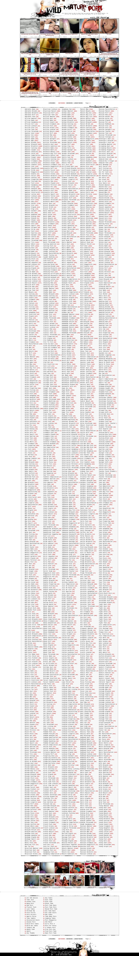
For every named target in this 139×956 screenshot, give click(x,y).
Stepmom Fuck (104, 392)
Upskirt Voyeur (104, 678)
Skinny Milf (103, 268)
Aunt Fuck (28, 456)
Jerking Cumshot (68, 582)
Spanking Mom (104, 357)
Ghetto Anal (66, 155)
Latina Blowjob (67, 639)
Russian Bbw (84, 831)
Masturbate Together (69, 844)
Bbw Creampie (30, 488)
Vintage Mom (103, 709)
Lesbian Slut (67, 782)
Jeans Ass (65, 578)
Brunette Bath (48, 150)
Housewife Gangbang (69, 381)
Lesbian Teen (67, 800)
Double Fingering (49, 584)
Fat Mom (46, 717)
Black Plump (29, 728)
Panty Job (84, 508)
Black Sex (28, 735)
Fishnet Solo (48, 793)
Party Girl (84, 523)
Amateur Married (31, 198)
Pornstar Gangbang (87, 591)
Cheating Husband (49, 277)
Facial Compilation (50, 680)
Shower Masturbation (106, 227)
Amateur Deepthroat (32, 168)
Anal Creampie (30, 299)
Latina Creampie (68, 641)
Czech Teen (47, 523)
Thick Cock (103, 595)
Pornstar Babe (85, 582)
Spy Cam (101, 373)
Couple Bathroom (49, 401)
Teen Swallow (104, 576)
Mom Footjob (84, 333)
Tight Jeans (103, 613)
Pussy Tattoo (85, 698)
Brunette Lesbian (49, 177)
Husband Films (67, 416)
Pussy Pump (84, 695)
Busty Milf (47, 233)
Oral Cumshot (85, 462)
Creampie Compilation (51, 430)
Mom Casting (84, 323)
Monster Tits (85, 366)
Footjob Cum (47, 804)
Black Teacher (30, 748)
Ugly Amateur (104, 639)
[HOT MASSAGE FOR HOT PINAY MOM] (30, 33)
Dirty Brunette (49, 551)
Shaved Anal (103, 187)
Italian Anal (67, 471)
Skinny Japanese (105, 259)
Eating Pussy (48, 602)
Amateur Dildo (30, 170)
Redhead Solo (85, 765)
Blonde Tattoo (30, 820)
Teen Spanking (104, 567)
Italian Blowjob (68, 473)
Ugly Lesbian (104, 643)
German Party (67, 148)
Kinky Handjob (67, 599)
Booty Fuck (29, 843)
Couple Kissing (49, 406)
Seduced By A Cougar (106, 161)
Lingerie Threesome (69, 828)
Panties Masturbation (88, 503)
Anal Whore (29, 340)
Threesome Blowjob (106, 597)
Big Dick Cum (30, 637)
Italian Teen (67, 493)
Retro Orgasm (85, 798)
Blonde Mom (29, 806)
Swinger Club (104, 453)
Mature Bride (85, 124)
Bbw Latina (29, 499)
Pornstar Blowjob (86, 584)
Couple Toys (47, 412)
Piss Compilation (86, 551)
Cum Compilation (49, 447)
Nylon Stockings (86, 423)
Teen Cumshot (104, 504)
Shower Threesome (105, 233)
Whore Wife (103, 761)
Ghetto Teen (66, 163)
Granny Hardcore (68, 212)
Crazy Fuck (47, 421)
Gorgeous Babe (67, 190)
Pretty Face (84, 649)
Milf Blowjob (85, 255)
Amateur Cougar (30, 157)
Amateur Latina (30, 194)
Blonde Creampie (31, 782)
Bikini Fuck (29, 673)
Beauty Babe (29, 549)
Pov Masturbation (86, 615)
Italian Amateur (68, 469)
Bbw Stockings (30, 525)
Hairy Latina (67, 264)
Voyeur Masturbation (106, 726)
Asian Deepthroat (31, 381)
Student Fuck (104, 421)
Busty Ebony (47, 225)
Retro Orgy (84, 800)
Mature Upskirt (86, 238)
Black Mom (28, 721)
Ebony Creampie (49, 621)
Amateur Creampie (31, 161)
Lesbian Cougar (67, 706)
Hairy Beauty (67, 249)
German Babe (66, 115)
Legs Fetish (66, 682)
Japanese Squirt (68, 567)
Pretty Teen (84, 656)
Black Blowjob (30, 700)
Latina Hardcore (68, 650)
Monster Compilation (88, 357)
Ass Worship (29, 455)
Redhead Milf (85, 758)
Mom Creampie (85, 327)
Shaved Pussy (104, 216)
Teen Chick (103, 499)
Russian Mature (104, 111)
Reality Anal (85, 730)
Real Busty (84, 708)
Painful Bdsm (85, 499)
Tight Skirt (103, 621)
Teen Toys (102, 584)
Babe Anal (28, 460)
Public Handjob (86, 669)
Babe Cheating (30, 466)
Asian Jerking (30, 401)
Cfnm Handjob (48, 262)
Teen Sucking (104, 575)
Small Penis (103, 297)
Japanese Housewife (69, 534)
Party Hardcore (86, 525)
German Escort (67, 129)
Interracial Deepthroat (71, 442)
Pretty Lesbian (86, 652)
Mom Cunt (83, 329)
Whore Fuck (103, 750)
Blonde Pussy (30, 813)
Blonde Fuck (29, 791)
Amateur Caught (30, 150)
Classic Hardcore (49, 325)
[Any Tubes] (109, 33)
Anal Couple (29, 297)
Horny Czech (66, 349)
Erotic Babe (47, 656)
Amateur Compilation (32, 155)
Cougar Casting (49, 390)
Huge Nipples (67, 406)
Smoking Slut (104, 323)
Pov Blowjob (84, 608)
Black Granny (30, 711)
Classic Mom (47, 329)
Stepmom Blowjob (105, 386)
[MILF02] (109, 71)
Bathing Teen (30, 475)
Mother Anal (84, 368)
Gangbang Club (48, 852)
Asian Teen (29, 438)
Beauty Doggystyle (32, 552)
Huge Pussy (66, 408)
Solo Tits (102, 347)
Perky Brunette (86, 534)
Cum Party (47, 467)
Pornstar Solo (85, 602)
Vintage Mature (104, 706)
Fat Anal (46, 695)
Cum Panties (47, 466)
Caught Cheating (49, 249)
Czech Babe (47, 503)
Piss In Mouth (85, 552)
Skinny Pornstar (105, 272)
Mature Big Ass (86, 113)
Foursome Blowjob (49, 806)
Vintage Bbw (103, 689)
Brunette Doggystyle (51, 166)
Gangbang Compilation (51, 854)
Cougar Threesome (49, 399)
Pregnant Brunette (87, 634)
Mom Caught (84, 325)
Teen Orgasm (103, 545)
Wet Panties (103, 737)
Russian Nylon (104, 118)
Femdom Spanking (49, 741)
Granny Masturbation (69, 218)
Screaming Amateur (106, 144)
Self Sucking (104, 170)
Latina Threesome (68, 674)
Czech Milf (47, 515)
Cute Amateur (48, 482)
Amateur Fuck (30, 183)
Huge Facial (66, 401)
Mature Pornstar (86, 194)
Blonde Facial (30, 787)
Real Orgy (84, 726)
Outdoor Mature (86, 491)
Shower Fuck (103, 225)
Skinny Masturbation (106, 264)
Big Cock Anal (30, 617)
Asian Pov (28, 425)
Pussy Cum (84, 678)
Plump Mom (84, 569)
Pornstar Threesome (87, 606)
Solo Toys (102, 349)
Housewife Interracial (70, 382)
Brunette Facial (49, 170)
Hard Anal (65, 285)
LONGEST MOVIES (78, 103)
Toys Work (102, 637)
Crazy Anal (47, 414)
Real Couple (84, 717)
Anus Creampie (30, 342)
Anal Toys (28, 338)
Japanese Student (68, 569)
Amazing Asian (30, 249)
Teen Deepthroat (105, 508)
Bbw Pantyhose (30, 514)
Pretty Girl (84, 650)
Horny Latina (67, 357)
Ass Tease (28, 453)
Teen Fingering (104, 521)
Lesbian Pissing (68, 761)
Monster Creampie (86, 358)
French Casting (49, 819)
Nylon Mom (84, 421)
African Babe (30, 120)
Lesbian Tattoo (67, 796)
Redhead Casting (86, 745)
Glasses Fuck (67, 187)
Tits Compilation (105, 624)
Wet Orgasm (103, 735)
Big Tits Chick (30, 656)
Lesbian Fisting (68, 721)
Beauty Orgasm (30, 558)
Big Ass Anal (30, 580)
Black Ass (28, 693)
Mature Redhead (86, 198)
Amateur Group (30, 187)
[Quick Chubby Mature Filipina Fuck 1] (69, 33)
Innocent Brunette (69, 423)
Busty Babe (47, 216)
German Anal (66, 113)
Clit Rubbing (48, 340)
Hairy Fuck (66, 259)
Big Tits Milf (30, 665)
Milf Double (84, 266)
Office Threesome (86, 436)
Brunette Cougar (49, 163)
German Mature (67, 142)
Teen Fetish (103, 519)
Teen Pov (102, 556)
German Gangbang (68, 135)
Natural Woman (85, 397)
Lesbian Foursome (68, 722)
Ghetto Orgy (66, 161)
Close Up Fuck (48, 353)
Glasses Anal (67, 181)
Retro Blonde (85, 778)
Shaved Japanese (105, 207)
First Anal (47, 765)
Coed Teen (47, 373)
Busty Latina (48, 229)
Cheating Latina (49, 279)
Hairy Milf (66, 272)
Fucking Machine (49, 848)
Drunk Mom (47, 600)
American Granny (31, 279)
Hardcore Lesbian (68, 294)
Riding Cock (84, 809)
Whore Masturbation (106, 752)
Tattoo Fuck (103, 464)
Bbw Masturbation (31, 504)
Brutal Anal (47, 203)
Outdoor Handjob (86, 488)
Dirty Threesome (49, 569)
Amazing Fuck (30, 260)
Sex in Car (103, 181)
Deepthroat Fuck (49, 532)
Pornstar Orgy (85, 597)
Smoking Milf (104, 320)
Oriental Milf (85, 477)
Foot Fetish (47, 800)
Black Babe (29, 695)
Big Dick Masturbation (33, 641)
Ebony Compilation (50, 619)
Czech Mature (48, 514)
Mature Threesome (86, 233)
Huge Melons (66, 405)
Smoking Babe (104, 303)
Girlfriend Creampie (69, 170)
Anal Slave (29, 329)
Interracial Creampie (70, 438)
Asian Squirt (30, 434)
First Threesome (49, 778)
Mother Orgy (84, 381)
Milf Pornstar (85, 288)
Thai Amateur (104, 588)
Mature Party (85, 192)
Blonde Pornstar (31, 809)
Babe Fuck (28, 467)
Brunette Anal (48, 144)
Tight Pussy (103, 619)
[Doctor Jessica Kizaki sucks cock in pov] (49, 71)
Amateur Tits (30, 242)
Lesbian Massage (68, 737)
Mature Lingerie (86, 174)
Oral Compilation (86, 456)
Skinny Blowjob (104, 251)
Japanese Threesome (69, 575)
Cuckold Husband (49, 443)
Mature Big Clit (86, 115)
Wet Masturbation (105, 734)
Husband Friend (67, 418)
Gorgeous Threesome (69, 200)
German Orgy (66, 146)
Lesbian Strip (67, 794)
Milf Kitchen (85, 279)
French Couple (48, 820)
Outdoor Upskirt (86, 497)
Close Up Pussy (49, 358)
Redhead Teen (85, 767)
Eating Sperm (48, 604)
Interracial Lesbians (70, 453)
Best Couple (29, 573)
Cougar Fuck (47, 394)
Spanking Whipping (106, 358)
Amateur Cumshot (31, 164)
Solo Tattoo (103, 345)
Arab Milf (28, 353)
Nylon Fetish (85, 416)
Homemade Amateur (68, 314)
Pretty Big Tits (86, 643)
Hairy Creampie (67, 257)
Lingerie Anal (67, 820)
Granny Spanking (68, 225)
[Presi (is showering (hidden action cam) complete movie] (49, 52)
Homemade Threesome (69, 333)
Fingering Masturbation (52, 759)
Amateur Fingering (32, 179)
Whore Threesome (105, 759)
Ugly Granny (103, 641)
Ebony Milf (47, 641)
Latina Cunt (66, 643)
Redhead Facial (86, 750)
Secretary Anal (104, 151)
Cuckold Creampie (49, 442)
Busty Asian (47, 214)
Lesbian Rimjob (67, 772)
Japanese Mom (67, 549)
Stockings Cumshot (106, 397)
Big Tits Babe (30, 654)
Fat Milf (46, 715)
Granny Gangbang (68, 211)
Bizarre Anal (30, 676)
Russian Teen (104, 133)
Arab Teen (28, 355)
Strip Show (103, 416)
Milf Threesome (86, 310)
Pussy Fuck (84, 685)
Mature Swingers (86, 225)
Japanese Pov (67, 560)
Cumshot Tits (48, 480)
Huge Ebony (66, 399)
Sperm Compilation (106, 360)
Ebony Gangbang (49, 630)
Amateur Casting (31, 148)
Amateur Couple (30, 159)
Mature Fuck (84, 155)
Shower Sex (103, 229)
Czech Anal (47, 501)
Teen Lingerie (104, 540)
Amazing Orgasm (30, 268)
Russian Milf (104, 113)
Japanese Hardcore (69, 532)
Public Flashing (86, 667)
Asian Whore (29, 442)
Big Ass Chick (30, 591)
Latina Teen (66, 673)
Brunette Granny (49, 174)
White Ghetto (104, 743)
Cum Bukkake (47, 445)
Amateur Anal (30, 133)
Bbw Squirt (29, 523)
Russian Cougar (86, 839)
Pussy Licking (85, 689)
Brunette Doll (48, 168)
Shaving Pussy (104, 224)
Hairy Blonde (67, 251)
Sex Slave (102, 179)
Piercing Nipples (86, 549)
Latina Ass (66, 637)
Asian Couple (30, 375)
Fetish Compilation (50, 745)
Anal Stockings (30, 331)
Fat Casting (47, 704)
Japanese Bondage (68, 514)
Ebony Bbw (47, 612)
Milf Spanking (85, 297)
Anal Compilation (31, 296)
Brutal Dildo (48, 207)
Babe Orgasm (29, 469)
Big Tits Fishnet (31, 658)
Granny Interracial (69, 214)
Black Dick (29, 708)
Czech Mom (47, 517)
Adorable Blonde (31, 111)
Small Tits (103, 299)
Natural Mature (86, 390)
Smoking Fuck (104, 314)
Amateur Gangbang (31, 185)
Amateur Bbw (29, 140)
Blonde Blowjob (30, 774)
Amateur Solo (30, 224)
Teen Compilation (105, 501)
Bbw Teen (28, 528)
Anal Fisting (30, 307)
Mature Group (85, 159)
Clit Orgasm (47, 338)
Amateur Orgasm (30, 207)
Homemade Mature (68, 327)
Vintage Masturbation (107, 704)
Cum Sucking (47, 469)
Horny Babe (66, 334)
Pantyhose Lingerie (87, 514)
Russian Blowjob (86, 835)
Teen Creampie (104, 503)
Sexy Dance (103, 183)
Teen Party (103, 552)
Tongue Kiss (103, 632)
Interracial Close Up (70, 436)
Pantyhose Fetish (86, 510)
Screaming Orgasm (105, 150)
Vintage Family (104, 695)
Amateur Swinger (31, 235)
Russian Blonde (86, 833)
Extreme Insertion (50, 678)
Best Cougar (29, 571)
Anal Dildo (29, 301)
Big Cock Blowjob (31, 619)
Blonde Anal (29, 763)
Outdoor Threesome (87, 495)
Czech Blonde (48, 504)
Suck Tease (103, 430)
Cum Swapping (48, 473)
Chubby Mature (48, 305)
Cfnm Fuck (47, 260)
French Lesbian (49, 828)
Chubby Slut (47, 314)
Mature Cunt (84, 135)
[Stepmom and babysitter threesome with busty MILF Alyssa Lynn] (89, 71)
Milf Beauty (84, 251)
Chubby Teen (47, 316)
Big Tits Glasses (31, 661)
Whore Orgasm (104, 756)
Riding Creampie (86, 811)
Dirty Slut (47, 565)
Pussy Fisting (85, 682)
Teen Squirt (103, 569)
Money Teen (84, 351)
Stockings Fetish (105, 399)
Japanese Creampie (69, 519)
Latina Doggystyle (69, 645)
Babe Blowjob (30, 462)
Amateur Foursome (31, 181)
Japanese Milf (67, 547)
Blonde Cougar (30, 780)
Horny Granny (67, 355)
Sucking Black (104, 438)
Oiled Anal (84, 438)
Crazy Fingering (49, 419)
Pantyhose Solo (86, 517)
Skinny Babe (103, 246)
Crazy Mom (47, 425)
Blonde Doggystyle (32, 783)
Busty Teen (47, 240)
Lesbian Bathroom (68, 695)
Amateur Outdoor (31, 211)
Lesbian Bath (67, 693)
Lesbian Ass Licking (69, 689)
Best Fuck (28, 575)
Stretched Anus (104, 414)
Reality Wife (85, 734)
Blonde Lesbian (30, 800)
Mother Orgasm (85, 379)
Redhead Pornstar (86, 761)
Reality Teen (85, 732)
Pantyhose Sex (85, 515)
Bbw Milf (28, 506)
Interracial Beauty (69, 432)
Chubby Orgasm (48, 309)
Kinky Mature (67, 604)
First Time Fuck (49, 782)
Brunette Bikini (49, 155)
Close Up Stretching (51, 360)
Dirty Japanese (49, 556)
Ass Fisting (29, 447)
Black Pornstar (30, 730)
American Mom (30, 286)
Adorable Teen (30, 116)
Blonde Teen (29, 822)
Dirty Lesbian (48, 558)
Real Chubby (84, 713)
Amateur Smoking (31, 222)
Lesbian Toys (67, 806)
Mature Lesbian (86, 172)
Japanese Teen (67, 573)
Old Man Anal (85, 443)
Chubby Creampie (49, 297)
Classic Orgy (48, 331)
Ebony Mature (48, 639)
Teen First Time (105, 523)
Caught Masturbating (51, 253)
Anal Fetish (29, 305)
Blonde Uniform (30, 824)
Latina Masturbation (69, 654)
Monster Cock (85, 355)
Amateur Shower (30, 220)
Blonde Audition (31, 765)
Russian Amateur (86, 826)
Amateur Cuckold (31, 163)
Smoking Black (104, 305)
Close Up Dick (48, 351)
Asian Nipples (30, 416)
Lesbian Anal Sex (68, 687)
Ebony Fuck (47, 628)
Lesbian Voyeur (67, 809)
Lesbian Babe (67, 691)
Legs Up (64, 685)
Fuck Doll (47, 844)
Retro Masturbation (87, 791)
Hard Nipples (67, 288)
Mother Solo (84, 382)
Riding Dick (84, 813)
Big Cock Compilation (33, 621)
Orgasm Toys (84, 471)
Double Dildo (48, 582)
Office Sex (84, 434)
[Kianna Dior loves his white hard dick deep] (89, 91)
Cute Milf (47, 495)
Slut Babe (102, 290)
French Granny (48, 826)
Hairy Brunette (67, 253)
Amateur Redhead (31, 214)
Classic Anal (48, 320)
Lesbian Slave (67, 780)
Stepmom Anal (104, 384)
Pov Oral (83, 617)
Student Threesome (106, 427)
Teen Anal (102, 480)
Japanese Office (68, 551)
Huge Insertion (67, 403)
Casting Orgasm (49, 248)
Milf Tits (84, 312)
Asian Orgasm (30, 418)
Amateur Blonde (30, 142)
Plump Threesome (86, 573)
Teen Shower (103, 562)
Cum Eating (47, 449)
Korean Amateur (67, 621)
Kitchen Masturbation (70, 615)
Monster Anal (85, 353)
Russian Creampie (86, 843)
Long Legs (65, 831)
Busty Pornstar (49, 236)
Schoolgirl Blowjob (106, 140)
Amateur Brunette (31, 146)
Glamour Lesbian (68, 177)
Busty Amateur (48, 211)
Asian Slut (29, 430)
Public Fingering (86, 665)
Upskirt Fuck (104, 669)
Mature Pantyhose (86, 190)
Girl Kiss (65, 164)
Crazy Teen (47, 427)
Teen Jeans (103, 536)
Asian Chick (29, 373)
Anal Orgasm (29, 316)
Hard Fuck (65, 286)
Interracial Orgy (68, 460)
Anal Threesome (30, 336)
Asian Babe (29, 362)
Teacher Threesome (106, 477)
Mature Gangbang (86, 157)
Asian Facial (30, 384)
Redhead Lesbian (86, 754)
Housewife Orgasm (68, 384)
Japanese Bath (67, 504)
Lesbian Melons (67, 741)
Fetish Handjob (49, 748)
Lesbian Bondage (68, 700)
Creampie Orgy (48, 436)
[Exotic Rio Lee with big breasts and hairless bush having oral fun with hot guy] (109, 52)
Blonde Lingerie (31, 802)
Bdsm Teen (28, 540)
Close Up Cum (48, 349)
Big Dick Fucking (31, 639)
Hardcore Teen (67, 303)
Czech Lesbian (48, 512)
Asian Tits (29, 440)
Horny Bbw (65, 336)
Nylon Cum (84, 410)
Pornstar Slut (85, 600)
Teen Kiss (102, 538)
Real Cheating (85, 711)
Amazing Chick (30, 259)
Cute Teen (47, 497)
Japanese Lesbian (68, 540)
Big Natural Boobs (32, 647)
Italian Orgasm (67, 490)
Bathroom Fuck (30, 477)
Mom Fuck (83, 334)
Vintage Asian (104, 685)
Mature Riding (85, 200)
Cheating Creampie (50, 270)
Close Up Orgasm (49, 357)
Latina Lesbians (68, 652)
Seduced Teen (104, 163)
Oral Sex (83, 466)
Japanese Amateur (68, 497)
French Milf (47, 833)
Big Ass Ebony (30, 593)
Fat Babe (46, 698)
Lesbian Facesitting (69, 711)
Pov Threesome (85, 626)
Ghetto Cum (66, 157)
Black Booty (29, 702)
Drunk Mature (48, 597)
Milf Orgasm (84, 283)
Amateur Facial (30, 175)
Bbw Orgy (28, 512)
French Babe (47, 815)
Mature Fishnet (86, 148)
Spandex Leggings (105, 355)
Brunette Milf (48, 179)
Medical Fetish (86, 244)
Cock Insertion (49, 364)
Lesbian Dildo (67, 708)
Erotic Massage (49, 660)
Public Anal (84, 658)
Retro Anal (84, 772)
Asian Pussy (29, 427)
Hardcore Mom (67, 296)
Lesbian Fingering (69, 719)
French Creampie (49, 822)
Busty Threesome (49, 242)
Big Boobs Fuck (30, 610)
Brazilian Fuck (30, 852)
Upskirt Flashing (105, 667)
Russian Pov (103, 122)
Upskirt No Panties (106, 671)
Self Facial (103, 166)
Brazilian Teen (49, 115)
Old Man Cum (84, 449)
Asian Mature (30, 410)
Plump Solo (84, 571)
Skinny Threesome (105, 277)
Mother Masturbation (88, 377)
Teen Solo (102, 565)
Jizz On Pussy (67, 588)
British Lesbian (49, 129)
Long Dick (65, 830)
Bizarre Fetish (30, 678)
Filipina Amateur (49, 752)
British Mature (49, 131)
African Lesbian (31, 126)
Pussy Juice (84, 687)
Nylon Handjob (85, 418)
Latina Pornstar (68, 663)
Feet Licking (48, 726)
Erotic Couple (48, 658)
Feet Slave (47, 728)
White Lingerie (104, 745)
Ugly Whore (103, 652)
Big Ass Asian (30, 582)
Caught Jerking (49, 251)
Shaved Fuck (103, 205)
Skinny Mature (104, 266)
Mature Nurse (85, 181)
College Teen (48, 384)
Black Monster (30, 722)
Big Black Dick (30, 608)
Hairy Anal (66, 244)
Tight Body (103, 610)
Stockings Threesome (106, 408)
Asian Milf (29, 412)
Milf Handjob (85, 275)
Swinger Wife (104, 462)
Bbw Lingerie (30, 503)
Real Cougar (84, 715)
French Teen (47, 841)
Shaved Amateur (104, 185)
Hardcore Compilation (70, 292)
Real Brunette (85, 706)
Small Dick (103, 296)
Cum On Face (47, 458)
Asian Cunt (29, 379)
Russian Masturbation (107, 109)
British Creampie (49, 124)
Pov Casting (84, 610)
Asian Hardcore (30, 399)
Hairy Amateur (67, 242)
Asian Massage (30, 406)
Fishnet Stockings (50, 794)
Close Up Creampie (50, 347)
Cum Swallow (47, 471)
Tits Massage (104, 628)
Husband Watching (68, 419)
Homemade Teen (67, 331)
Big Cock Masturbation (33, 628)
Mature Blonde (85, 120)
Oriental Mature (86, 475)
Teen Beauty (103, 490)
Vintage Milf (104, 708)
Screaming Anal (104, 146)
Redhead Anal (85, 737)
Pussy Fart (84, 680)
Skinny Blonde (104, 249)
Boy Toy (27, 846)
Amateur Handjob (31, 188)
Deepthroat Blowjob (50, 528)
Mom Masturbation (86, 338)
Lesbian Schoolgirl (69, 774)
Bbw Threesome (30, 530)
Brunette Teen (48, 198)
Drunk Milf (47, 599)
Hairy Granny (67, 260)
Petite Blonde (85, 540)
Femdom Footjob (49, 734)
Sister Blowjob (104, 236)
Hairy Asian (66, 246)
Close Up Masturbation (51, 355)
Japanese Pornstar (69, 558)
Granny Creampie (68, 205)
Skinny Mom (103, 270)
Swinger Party (104, 460)
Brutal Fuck (47, 209)
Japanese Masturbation (70, 543)
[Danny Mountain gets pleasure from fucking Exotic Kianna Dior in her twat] (30, 91)
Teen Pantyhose (104, 551)
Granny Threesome (68, 229)
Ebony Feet (47, 626)
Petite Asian (85, 538)
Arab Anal (28, 345)
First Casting (48, 769)
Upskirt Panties (105, 673)
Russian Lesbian (86, 854)
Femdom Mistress (49, 739)
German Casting (67, 124)
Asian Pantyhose (31, 421)
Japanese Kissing (68, 538)
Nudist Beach (85, 401)
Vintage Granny (104, 698)
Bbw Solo (28, 521)
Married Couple (67, 833)
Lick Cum (65, 817)
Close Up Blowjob (49, 345)
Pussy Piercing (86, 693)
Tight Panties (104, 615)
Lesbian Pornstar (68, 765)
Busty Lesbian (48, 231)
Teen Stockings (104, 571)
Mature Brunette (86, 126)
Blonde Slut (29, 815)
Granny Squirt (67, 227)
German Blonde (67, 118)
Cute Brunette (48, 488)
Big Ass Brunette (31, 589)
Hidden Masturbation (69, 307)
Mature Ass (66, 852)
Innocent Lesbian (68, 425)
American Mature (31, 283)
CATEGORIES (52, 103)
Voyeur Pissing (104, 728)
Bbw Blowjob (29, 482)
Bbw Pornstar (30, 515)
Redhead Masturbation (88, 756)
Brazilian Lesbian (50, 109)
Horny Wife (66, 373)
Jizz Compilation (68, 584)
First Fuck (47, 772)
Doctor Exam (47, 571)
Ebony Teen (47, 652)
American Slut (30, 288)
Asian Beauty (30, 366)
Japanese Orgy (67, 554)
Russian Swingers (105, 129)
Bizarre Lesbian (31, 682)
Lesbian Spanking (68, 785)
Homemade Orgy (67, 329)
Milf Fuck (84, 272)
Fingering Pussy (49, 763)
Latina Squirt (67, 671)
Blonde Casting (30, 776)
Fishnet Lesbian (49, 789)
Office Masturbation (88, 430)
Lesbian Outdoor (68, 756)
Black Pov (28, 732)
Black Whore (29, 758)
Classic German (49, 323)
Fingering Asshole (50, 758)
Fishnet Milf (48, 791)
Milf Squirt (84, 299)
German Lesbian (67, 140)
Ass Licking (29, 451)
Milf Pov (83, 290)
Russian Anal (85, 828)
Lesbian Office (67, 750)
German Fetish (67, 131)
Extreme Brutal (49, 673)
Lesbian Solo (67, 783)
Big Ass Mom (29, 602)
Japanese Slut (67, 564)
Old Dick (83, 442)
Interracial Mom (68, 456)
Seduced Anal (104, 159)
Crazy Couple (48, 416)
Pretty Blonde (85, 645)
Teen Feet (102, 517)
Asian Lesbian (30, 405)
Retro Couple (85, 783)
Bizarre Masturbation (33, 684)
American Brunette (32, 275)
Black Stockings (31, 745)
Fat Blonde (47, 700)
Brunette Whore (49, 201)
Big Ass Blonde (30, 588)
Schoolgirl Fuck (105, 142)
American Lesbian (31, 281)
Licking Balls (67, 819)
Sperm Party (103, 370)
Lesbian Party (67, 759)
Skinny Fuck (103, 257)
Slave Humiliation (106, 283)
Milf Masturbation (87, 281)
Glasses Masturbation (70, 188)
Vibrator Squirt (105, 682)
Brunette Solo (48, 192)
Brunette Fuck (48, 172)
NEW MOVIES (69, 103)
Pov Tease (84, 624)
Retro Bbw (84, 774)
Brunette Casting (49, 159)
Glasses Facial (67, 185)
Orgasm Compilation (87, 467)
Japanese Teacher (68, 571)
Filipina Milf (48, 754)
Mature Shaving (86, 207)
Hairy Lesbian (67, 266)
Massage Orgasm (67, 841)
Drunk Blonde (48, 595)
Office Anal (84, 427)
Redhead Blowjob (86, 743)
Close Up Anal (48, 344)
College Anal (48, 375)
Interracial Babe (68, 430)
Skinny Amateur (104, 240)
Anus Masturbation (32, 344)
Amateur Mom (29, 201)
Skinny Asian (104, 244)
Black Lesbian (30, 713)
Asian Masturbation (32, 408)
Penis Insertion (86, 528)
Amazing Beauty (30, 253)
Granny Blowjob (67, 203)
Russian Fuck (85, 846)
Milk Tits (84, 318)
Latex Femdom (67, 628)
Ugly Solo (102, 649)
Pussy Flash (84, 684)
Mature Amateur (67, 848)
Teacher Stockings (106, 475)
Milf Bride (84, 257)
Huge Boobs (66, 390)
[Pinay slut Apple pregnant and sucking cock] (30, 52)
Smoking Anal (104, 301)
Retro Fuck (84, 785)
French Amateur (49, 811)
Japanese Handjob (68, 530)
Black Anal (29, 691)
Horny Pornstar (67, 366)
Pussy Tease (84, 700)
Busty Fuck (47, 227)
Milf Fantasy (85, 268)
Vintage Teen (104, 719)
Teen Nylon (103, 543)
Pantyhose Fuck (86, 512)
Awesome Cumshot (31, 458)
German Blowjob (67, 120)
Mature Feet (84, 144)
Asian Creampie (30, 377)
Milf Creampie (85, 260)
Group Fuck (66, 235)
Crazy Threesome (49, 429)
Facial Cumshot (49, 682)
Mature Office (85, 185)
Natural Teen (85, 394)
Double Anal (47, 578)
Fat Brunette (48, 702)
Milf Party (84, 286)
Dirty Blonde (48, 549)
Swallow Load (104, 449)
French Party (48, 839)
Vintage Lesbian (105, 702)
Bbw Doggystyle (30, 490)
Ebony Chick (47, 617)
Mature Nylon (85, 183)
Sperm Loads (103, 368)
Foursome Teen (48, 809)
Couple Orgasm (48, 408)
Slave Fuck (103, 281)
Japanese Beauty (68, 508)
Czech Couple (48, 508)
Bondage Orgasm (30, 837)
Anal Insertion (30, 314)
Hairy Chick (66, 255)
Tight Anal (103, 604)
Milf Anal (84, 246)
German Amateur (67, 111)
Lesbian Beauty (67, 697)
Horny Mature (67, 358)
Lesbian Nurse (67, 748)
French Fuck (47, 824)
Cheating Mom (48, 283)
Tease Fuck (103, 479)
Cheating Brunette (50, 268)
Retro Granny (85, 787)
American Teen (30, 290)
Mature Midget (85, 177)
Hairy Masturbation (69, 268)
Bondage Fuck (30, 833)
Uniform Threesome (106, 663)
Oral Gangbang (85, 464)
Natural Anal (85, 384)
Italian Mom (66, 488)
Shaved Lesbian (104, 211)
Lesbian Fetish (67, 717)
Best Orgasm (29, 578)
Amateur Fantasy (31, 177)
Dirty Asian (47, 545)
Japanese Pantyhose (69, 556)
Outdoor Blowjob (86, 480)
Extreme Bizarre (49, 671)
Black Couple (30, 706)
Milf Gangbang (85, 273)
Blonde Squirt (30, 819)
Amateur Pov (29, 212)
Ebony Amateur (48, 606)
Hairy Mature (67, 270)
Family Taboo (48, 687)
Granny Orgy (66, 222)
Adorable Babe (30, 109)
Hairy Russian (67, 275)
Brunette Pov (48, 187)
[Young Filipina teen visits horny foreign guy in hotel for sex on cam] (30, 71)
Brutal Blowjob (49, 205)
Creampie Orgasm (49, 434)
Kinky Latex (66, 600)
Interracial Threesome (70, 467)
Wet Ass (101, 732)
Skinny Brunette (105, 253)
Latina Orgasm (67, 660)
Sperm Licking (104, 366)
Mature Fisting (86, 150)
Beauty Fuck (29, 554)
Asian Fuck (29, 394)
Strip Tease (103, 418)
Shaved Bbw (103, 192)
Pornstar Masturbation (88, 593)
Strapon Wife (104, 412)
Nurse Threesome (86, 406)
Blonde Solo (29, 817)
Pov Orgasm (84, 619)
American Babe (30, 272)
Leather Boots (67, 678)
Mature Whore (85, 240)
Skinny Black (104, 248)
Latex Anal (66, 626)
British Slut (48, 137)
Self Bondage (104, 164)
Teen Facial (103, 515)
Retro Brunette (86, 782)
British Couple (49, 122)
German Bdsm (66, 116)
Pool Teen (84, 578)
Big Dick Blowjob (31, 634)
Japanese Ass (67, 501)
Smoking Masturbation (107, 318)
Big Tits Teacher (31, 667)
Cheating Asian (49, 264)
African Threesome (32, 131)
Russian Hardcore (86, 852)
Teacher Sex (103, 473)
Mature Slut (84, 211)
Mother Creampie (86, 373)
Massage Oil (66, 839)
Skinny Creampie (105, 255)
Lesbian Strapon (68, 793)
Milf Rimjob (84, 292)
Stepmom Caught (104, 388)
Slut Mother (103, 294)
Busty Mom (47, 235)
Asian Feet (29, 386)
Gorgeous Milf (67, 198)
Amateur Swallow (31, 233)
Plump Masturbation (87, 564)
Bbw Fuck (28, 495)
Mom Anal (83, 320)
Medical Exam (85, 242)
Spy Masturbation (105, 375)
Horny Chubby (67, 345)
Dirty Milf (47, 560)
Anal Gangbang (30, 312)
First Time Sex (49, 785)
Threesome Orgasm (105, 602)
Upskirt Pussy (104, 674)
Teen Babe (102, 484)
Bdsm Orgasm (29, 536)
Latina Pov (66, 665)
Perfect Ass (84, 532)
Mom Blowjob (84, 321)
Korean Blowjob (67, 623)
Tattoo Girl (103, 466)
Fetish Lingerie (49, 750)
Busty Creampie (49, 224)
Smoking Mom (103, 321)
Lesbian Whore (67, 811)
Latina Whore (67, 676)
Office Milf (84, 432)
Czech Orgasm (48, 519)
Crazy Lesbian (48, 423)
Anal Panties (30, 320)
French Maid (47, 830)
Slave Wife (103, 285)
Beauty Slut (29, 562)
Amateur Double (30, 174)
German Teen (66, 151)
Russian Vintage (105, 137)
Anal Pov (28, 327)
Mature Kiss (84, 166)
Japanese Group (67, 528)
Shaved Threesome (105, 222)
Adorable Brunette (32, 113)
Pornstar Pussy (86, 599)
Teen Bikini (103, 493)
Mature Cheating (86, 129)
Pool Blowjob (85, 575)
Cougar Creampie (49, 392)
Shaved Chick (104, 201)
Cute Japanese (48, 491)
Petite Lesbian (86, 543)
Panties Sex (84, 506)
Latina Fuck (66, 647)
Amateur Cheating (31, 151)
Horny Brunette (67, 344)
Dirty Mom (47, 562)
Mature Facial (85, 142)
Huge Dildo (66, 397)
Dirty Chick (47, 552)
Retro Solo (84, 804)
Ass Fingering (30, 445)
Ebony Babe (47, 610)
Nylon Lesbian (85, 419)
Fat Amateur (47, 693)
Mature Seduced (86, 205)
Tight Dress (103, 612)
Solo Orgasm (103, 342)
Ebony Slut (47, 650)
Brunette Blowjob (49, 157)
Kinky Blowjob (67, 597)
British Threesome (50, 142)
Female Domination (50, 730)
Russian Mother (104, 116)
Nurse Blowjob (85, 403)
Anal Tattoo (29, 334)
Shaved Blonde (104, 198)
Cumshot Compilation (51, 477)
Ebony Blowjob (48, 613)
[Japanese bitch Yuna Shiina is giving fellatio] (89, 33)
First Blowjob (48, 767)
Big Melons (29, 645)
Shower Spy (103, 231)
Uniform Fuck (104, 658)
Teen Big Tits (104, 491)
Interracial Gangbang (70, 449)
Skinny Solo (103, 273)
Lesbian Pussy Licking (70, 769)
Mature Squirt (85, 216)
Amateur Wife (30, 246)
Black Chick (29, 704)
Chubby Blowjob (49, 294)
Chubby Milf (47, 307)
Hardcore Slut (67, 301)
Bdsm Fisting (30, 534)
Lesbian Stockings (69, 791)
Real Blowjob (85, 704)
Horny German (67, 353)
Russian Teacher (105, 131)
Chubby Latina (48, 301)
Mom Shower (84, 344)
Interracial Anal (68, 429)
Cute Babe (47, 484)
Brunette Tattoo (49, 196)
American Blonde (31, 273)
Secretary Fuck (104, 155)
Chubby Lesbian (49, 303)
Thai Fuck (102, 591)
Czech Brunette (49, 506)
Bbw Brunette (30, 484)
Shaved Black (104, 196)
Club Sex (46, 362)
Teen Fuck (102, 527)
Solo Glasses (104, 334)
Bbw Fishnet (29, 493)
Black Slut (29, 737)
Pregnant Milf (85, 639)
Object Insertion (86, 425)
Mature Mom (84, 179)
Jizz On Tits (67, 589)
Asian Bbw (28, 364)
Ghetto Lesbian (67, 159)
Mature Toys (84, 235)
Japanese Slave (67, 562)
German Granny (67, 137)
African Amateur (31, 118)
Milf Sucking (85, 305)
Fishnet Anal (48, 787)
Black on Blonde (31, 761)
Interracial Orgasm (69, 458)
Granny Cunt (66, 207)
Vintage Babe (104, 687)
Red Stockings (85, 735)
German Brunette (68, 122)
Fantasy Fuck (48, 691)
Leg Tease (65, 680)
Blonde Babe (29, 767)
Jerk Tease (66, 580)
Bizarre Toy (29, 689)
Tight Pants (103, 617)
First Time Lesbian (50, 783)
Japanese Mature (68, 545)
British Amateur (49, 116)
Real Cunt (84, 721)
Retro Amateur (85, 770)
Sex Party (102, 177)
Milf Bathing (85, 249)
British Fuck (48, 126)
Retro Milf (84, 794)
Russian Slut (104, 126)
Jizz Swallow (67, 591)
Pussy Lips (84, 691)
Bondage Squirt (30, 839)
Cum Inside (47, 455)
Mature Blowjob (86, 122)
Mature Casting (86, 127)
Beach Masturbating (32, 543)
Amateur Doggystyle (32, 172)
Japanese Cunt (67, 521)
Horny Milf (66, 360)
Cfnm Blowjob (48, 259)
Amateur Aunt (30, 137)
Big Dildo (28, 643)
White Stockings (105, 746)
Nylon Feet (84, 414)
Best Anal (28, 564)
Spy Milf (102, 377)
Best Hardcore (30, 576)
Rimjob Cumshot (86, 820)
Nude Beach (84, 399)
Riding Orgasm (85, 819)
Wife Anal (102, 763)
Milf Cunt (84, 262)
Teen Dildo (103, 510)
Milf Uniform (85, 314)
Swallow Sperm (104, 451)
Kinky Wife (66, 610)
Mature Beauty (85, 111)
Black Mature (30, 717)
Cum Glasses (47, 453)
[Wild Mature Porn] (39, 15)
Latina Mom (66, 658)
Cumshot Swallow (49, 479)
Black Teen (29, 750)
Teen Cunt (102, 506)
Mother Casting (86, 371)
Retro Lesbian (85, 789)
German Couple (67, 126)
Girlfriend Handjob (69, 174)
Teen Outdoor (104, 549)
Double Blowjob (49, 580)
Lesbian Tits (67, 804)
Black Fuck (29, 709)
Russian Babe (85, 830)
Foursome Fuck (48, 807)
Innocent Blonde (68, 421)
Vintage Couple (104, 693)
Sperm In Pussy (104, 364)
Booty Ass (28, 841)
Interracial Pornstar (70, 464)
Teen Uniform (104, 586)
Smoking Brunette (105, 310)
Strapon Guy (103, 410)
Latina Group (67, 649)
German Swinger (67, 150)
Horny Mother (67, 364)
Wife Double (103, 767)
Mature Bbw (84, 109)
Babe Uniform (30, 473)
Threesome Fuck (104, 600)
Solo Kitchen (104, 336)
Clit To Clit (48, 342)
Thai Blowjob (104, 589)
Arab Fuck (28, 349)
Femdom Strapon (49, 743)
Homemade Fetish (68, 321)
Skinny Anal (103, 242)
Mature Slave (85, 209)
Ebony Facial (48, 624)
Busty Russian (48, 238)
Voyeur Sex (103, 730)
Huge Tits (65, 412)
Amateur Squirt (30, 225)
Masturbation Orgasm (69, 846)
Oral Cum (83, 460)
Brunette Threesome (50, 200)
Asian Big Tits (30, 368)
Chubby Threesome (49, 318)
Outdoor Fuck (85, 484)
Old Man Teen (85, 453)
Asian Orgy (29, 419)
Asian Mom (28, 414)
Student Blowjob (105, 419)
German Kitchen (67, 139)
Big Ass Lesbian (31, 599)
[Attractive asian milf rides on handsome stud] (49, 91)
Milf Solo (84, 296)
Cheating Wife (48, 286)
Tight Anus (103, 606)
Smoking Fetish (104, 312)
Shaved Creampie (105, 203)
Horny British (67, 342)
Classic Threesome (50, 334)
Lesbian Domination (69, 709)
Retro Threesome (86, 807)
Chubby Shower (48, 312)
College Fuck (48, 377)
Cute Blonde (47, 486)
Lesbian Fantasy (68, 713)
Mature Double (85, 140)
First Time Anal (49, 780)
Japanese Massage (68, 541)
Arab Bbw (28, 347)
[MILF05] (109, 91)
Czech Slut (47, 521)
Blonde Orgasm (30, 807)
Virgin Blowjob (104, 722)
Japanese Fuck (67, 525)
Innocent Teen (67, 427)
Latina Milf (66, 656)
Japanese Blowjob (68, 512)
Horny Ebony (66, 351)
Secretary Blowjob (106, 153)
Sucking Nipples (105, 445)
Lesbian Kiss (67, 730)
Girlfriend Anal (68, 166)
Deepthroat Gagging (50, 534)
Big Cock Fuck (30, 626)
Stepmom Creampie (105, 390)
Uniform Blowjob (105, 654)
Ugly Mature (103, 645)
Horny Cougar (67, 347)
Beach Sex (28, 545)
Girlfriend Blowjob (69, 168)
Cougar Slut (47, 397)
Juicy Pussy (66, 593)
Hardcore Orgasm (68, 297)
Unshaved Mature (105, 665)
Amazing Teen (30, 270)
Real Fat (83, 722)
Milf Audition (85, 248)
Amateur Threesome (32, 240)
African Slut (30, 127)
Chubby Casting (49, 296)
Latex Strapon (67, 634)
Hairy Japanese (67, 262)
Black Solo (29, 739)
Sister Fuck (103, 238)
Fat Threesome (48, 724)
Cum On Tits (47, 464)
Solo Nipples (104, 340)
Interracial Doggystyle (71, 443)
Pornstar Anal (85, 580)
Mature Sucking (86, 222)
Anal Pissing (30, 325)
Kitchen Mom (66, 617)
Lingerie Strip (67, 826)
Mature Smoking (86, 212)
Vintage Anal (104, 684)
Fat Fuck (46, 708)
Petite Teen (84, 545)
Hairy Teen (66, 277)
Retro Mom (84, 796)
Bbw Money (28, 508)
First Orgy (47, 776)
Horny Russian (67, 370)
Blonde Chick (30, 778)
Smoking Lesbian (105, 316)
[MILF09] (89, 52)
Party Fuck (84, 521)
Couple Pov (47, 410)
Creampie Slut (48, 438)
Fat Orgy (46, 719)
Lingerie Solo (67, 824)
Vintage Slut (104, 715)
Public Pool (84, 673)
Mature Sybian (85, 227)
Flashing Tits (48, 798)
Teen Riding (103, 560)
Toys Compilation (105, 636)
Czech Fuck (47, 510)
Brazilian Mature (49, 111)
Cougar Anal (47, 388)
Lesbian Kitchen (68, 732)
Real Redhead (85, 728)
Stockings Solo (104, 406)
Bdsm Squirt (29, 538)
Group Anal (66, 231)
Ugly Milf (102, 647)
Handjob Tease (67, 283)
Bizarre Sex (29, 687)
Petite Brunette (86, 541)
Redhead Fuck (85, 752)
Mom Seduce (84, 342)
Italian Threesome (69, 495)
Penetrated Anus (86, 527)
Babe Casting (30, 464)
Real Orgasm (84, 724)
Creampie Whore (49, 440)
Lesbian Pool (67, 763)
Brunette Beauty (49, 151)
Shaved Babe (103, 190)
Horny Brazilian (68, 340)
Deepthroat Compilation (52, 530)
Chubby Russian (49, 310)
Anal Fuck (28, 310)
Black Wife (29, 759)
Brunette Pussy (49, 188)
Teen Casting (104, 497)
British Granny (49, 127)
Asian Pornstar (30, 423)
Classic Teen (48, 333)
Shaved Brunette (105, 200)
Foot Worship (48, 802)
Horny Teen (66, 371)
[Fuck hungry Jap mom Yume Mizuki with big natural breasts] (49, 33)
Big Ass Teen (30, 606)
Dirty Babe (47, 547)
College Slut (48, 382)
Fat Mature (47, 713)
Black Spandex (30, 741)
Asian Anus (29, 360)
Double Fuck (47, 588)
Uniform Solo (104, 661)
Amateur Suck (30, 231)
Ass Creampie (30, 443)
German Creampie (68, 127)
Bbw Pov (27, 517)
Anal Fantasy (30, 303)
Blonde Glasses (30, 793)
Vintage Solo (104, 717)
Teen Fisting (104, 525)
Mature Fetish (85, 146)
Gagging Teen (48, 850)
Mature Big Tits (86, 116)
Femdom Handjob (49, 735)
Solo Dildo (103, 331)
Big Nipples (29, 649)
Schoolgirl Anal (105, 139)
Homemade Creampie (69, 318)
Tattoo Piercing (105, 469)
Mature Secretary (86, 203)
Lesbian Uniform (68, 807)
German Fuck (66, 133)
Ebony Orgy (47, 647)
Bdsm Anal (28, 532)
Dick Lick (47, 536)
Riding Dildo (85, 815)
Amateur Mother (30, 203)
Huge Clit (65, 392)
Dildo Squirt (48, 541)
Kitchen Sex (66, 619)
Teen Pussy (103, 558)
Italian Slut (67, 491)
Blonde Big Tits (31, 770)
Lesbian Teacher (68, 798)
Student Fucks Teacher (107, 423)
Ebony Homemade (49, 632)
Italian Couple (67, 477)
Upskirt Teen (104, 676)
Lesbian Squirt (67, 787)
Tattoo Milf (103, 467)
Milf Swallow (85, 307)
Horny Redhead (67, 368)
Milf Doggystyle (86, 264)
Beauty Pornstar (31, 560)
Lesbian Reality (68, 770)
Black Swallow (30, 746)
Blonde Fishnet (30, 789)
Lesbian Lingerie (68, 734)
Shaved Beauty (104, 194)
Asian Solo (29, 432)
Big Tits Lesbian (31, 663)
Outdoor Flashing (86, 482)
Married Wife (67, 835)
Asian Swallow (30, 436)
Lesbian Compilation (69, 704)
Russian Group (85, 850)
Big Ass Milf (30, 600)
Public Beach (85, 660)
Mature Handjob (86, 161)
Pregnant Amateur (86, 628)
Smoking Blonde (104, 307)
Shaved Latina (104, 209)
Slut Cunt (102, 292)
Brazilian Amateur (32, 848)
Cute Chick (47, 490)
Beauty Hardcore (31, 556)
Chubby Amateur (49, 288)
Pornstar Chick (86, 586)
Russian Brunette (86, 837)
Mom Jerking (84, 336)
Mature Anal (66, 850)
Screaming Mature (105, 148)
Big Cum (27, 630)
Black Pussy (29, 734)
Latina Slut (66, 667)
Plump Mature (85, 565)
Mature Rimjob (85, 201)
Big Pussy (28, 652)
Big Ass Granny (30, 597)
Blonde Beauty (30, 769)
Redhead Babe (85, 739)
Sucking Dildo (104, 443)
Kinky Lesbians (67, 602)
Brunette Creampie (50, 164)
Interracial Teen (68, 466)
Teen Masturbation (106, 541)
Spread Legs (103, 371)
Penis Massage (85, 530)
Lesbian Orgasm (67, 752)
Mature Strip (85, 220)
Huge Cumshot (67, 395)
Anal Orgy (28, 318)
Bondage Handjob (31, 835)
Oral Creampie (85, 458)
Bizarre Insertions (32, 680)
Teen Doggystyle (105, 512)
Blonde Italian (30, 798)
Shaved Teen (103, 220)
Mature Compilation (87, 131)
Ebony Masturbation (50, 637)
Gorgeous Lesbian (68, 196)
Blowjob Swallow (31, 831)
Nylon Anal (84, 408)
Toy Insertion (104, 634)
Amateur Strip (30, 229)
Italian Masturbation (70, 482)
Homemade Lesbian (68, 325)
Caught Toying (48, 255)
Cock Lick (47, 366)
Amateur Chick (30, 153)
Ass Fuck (28, 449)
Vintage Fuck (104, 697)
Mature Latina (85, 170)
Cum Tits (46, 475)
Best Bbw (28, 567)
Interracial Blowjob (69, 434)
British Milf (48, 133)
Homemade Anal (67, 316)
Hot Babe (65, 375)
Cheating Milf (48, 281)
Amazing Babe (30, 251)
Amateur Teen (30, 238)
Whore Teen (103, 758)
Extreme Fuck (48, 676)
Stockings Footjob (106, 401)
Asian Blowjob (30, 371)
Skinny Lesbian (104, 262)
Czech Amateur (48, 499)
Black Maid (29, 715)
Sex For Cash (104, 172)
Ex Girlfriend (48, 663)
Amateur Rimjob (30, 218)
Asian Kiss (29, 403)
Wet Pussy (102, 739)
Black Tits (29, 754)
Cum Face (46, 451)
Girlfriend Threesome (70, 175)
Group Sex (65, 238)
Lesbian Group (67, 726)
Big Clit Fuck (30, 613)
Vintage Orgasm (104, 711)
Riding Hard (84, 817)
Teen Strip (103, 573)
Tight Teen (103, 623)
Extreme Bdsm (48, 669)
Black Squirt (30, 743)
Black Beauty (30, 698)
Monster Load (85, 362)
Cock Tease (47, 370)
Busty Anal (47, 212)
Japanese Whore (67, 576)
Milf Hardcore (85, 277)
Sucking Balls (104, 432)
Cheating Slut (48, 285)
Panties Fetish (86, 501)
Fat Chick (47, 706)
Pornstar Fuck (85, 589)
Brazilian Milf (49, 113)
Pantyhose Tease (86, 519)
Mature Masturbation (88, 175)
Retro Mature (85, 793)
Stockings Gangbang (106, 403)
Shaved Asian (104, 188)
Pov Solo (83, 623)
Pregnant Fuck (85, 636)
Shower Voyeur (104, 235)
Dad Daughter (48, 527)
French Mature (48, 831)
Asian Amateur (30, 357)
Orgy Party (84, 473)
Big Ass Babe (30, 584)
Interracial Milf (68, 455)
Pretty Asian (85, 641)
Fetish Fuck (47, 746)
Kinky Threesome (68, 608)
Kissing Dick (67, 612)
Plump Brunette (86, 562)
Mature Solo (84, 214)
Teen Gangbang (104, 528)
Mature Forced (85, 153)
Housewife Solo (67, 386)
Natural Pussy (85, 392)
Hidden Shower (67, 310)
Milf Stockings (86, 301)
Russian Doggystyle (87, 844)
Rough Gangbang (86, 824)
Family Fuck (47, 685)
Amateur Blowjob (31, 144)
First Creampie (49, 770)
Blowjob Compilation (32, 828)
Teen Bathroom (104, 488)
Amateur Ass (29, 135)
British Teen (48, 140)
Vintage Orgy (104, 713)
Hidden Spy (66, 312)
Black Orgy (29, 726)
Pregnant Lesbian (86, 637)
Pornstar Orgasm (86, 595)
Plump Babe (84, 556)
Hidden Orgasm (67, 309)
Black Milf (29, 719)
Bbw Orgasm (29, 510)
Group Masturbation (69, 236)
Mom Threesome (85, 349)
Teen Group (103, 532)
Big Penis (28, 650)
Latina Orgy (66, 661)
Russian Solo (104, 127)
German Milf (66, 144)
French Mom (47, 835)
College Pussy (48, 381)
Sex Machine (103, 175)
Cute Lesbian (48, 493)
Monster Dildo (85, 360)
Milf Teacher (85, 309)
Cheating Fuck (48, 272)
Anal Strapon (30, 333)
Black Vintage (30, 756)
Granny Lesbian (67, 216)
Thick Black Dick (105, 593)
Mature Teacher (86, 231)
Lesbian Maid (67, 735)
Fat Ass (46, 697)
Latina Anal (66, 636)
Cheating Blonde (49, 266)
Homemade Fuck (67, 323)
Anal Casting (30, 294)
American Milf (30, 285)
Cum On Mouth (48, 460)
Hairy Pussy (66, 273)
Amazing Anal (30, 248)
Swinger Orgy (104, 458)
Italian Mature (67, 484)
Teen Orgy (102, 547)
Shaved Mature (104, 212)
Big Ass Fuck (30, 595)
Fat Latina (47, 709)
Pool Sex (83, 576)
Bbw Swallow (29, 527)
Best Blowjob (30, 569)
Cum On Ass (47, 456)
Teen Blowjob (104, 495)
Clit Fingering (49, 336)
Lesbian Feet (67, 715)
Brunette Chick (49, 161)
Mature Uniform (86, 236)
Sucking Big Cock (105, 434)
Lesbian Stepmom (68, 789)
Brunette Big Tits (50, 153)
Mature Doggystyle (87, 139)
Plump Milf (84, 567)
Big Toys (28, 669)
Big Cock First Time (32, 624)
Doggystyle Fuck (49, 575)
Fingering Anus (49, 756)
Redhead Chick (85, 746)
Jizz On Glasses (68, 586)
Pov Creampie (85, 612)
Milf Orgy (84, 285)
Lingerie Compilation (70, 822)
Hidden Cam (66, 305)
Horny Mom (65, 362)
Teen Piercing (104, 554)
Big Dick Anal (30, 632)
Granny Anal (66, 201)
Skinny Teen (103, 275)
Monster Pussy (85, 364)
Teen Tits (102, 582)
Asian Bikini (30, 370)
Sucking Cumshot (105, 442)
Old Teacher (84, 455)
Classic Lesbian (49, 327)
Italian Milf (67, 486)
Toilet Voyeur (104, 630)
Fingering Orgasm (49, 761)
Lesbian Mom (66, 745)
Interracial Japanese (70, 451)
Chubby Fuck (47, 299)
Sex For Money (104, 174)
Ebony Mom (47, 643)
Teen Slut (102, 564)
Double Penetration (50, 589)
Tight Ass (102, 608)
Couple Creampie (49, 403)
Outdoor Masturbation (88, 490)
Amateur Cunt (30, 166)
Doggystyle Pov (49, 576)
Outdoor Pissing (86, 493)
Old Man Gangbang (86, 451)
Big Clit (28, 612)
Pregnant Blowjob (86, 632)
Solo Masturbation (106, 338)
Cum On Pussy (48, 462)
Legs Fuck (65, 684)
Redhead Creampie (86, 748)
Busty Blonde (48, 220)
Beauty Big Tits (31, 551)
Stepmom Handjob (105, 394)
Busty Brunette (49, 222)
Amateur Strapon (31, 227)
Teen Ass (102, 482)
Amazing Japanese (31, 262)
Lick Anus (65, 815)
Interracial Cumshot (69, 440)
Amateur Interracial (32, 192)
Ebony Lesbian (48, 636)
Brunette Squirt (49, 194)
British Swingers (49, 139)
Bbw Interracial (31, 497)
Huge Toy (65, 414)
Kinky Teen (66, 606)
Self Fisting (104, 168)
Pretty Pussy (85, 654)
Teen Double (103, 514)
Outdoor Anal (85, 479)
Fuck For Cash (48, 846)
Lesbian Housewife (69, 728)
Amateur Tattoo (30, 236)
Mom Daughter (85, 331)
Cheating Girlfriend (51, 273)
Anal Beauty (29, 292)
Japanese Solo (67, 565)
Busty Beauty (48, 218)
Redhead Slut (85, 763)
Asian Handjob (30, 397)
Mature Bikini (85, 118)
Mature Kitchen (86, 168)
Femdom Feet (47, 732)
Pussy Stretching (86, 697)
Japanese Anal (67, 499)
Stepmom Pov (103, 395)
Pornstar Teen (85, 604)
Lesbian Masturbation (70, 739)
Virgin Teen (103, 724)
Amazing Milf (30, 266)
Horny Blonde (67, 338)
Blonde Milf (29, 804)
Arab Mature (29, 351)
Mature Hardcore (86, 163)
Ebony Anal (47, 608)
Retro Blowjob (85, 780)
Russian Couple (86, 841)
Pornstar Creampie (87, 588)
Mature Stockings (86, 218)
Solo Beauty (103, 327)
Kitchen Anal (67, 613)
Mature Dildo (85, 137)
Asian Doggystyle (31, 382)
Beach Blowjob (30, 541)
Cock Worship (48, 371)
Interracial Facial (69, 445)
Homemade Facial (68, 320)
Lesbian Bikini (67, 698)
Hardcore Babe (67, 290)
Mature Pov (84, 196)
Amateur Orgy (30, 209)
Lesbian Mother (67, 746)
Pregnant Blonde (86, 630)
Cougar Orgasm (48, 395)
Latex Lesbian (67, 630)
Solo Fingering (104, 333)
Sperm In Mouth (104, 362)
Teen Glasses (104, 530)
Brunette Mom (48, 181)
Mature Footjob (86, 151)
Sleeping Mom (104, 288)
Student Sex (103, 425)
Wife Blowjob (104, 765)
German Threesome (68, 153)
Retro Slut (84, 802)
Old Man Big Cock (86, 445)
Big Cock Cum (30, 623)
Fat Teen (46, 722)
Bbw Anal (28, 480)
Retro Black (84, 776)
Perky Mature (85, 536)
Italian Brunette (68, 475)
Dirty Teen (47, 567)
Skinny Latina (104, 260)
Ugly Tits (102, 650)
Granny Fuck (66, 209)
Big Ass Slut (30, 604)
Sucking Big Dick (105, 436)
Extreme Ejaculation (51, 674)
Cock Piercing (48, 368)
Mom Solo (83, 345)
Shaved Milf (103, 214)
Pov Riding (84, 621)
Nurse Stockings (86, 405)
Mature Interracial (87, 164)
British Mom (47, 135)
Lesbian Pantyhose (69, 758)
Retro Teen (84, 806)
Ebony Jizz (47, 634)
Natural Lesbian (86, 388)
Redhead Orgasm (86, 759)
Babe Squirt (29, 471)
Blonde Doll (29, 785)
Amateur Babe (30, 139)
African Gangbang (31, 122)
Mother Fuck (84, 375)
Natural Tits (85, 395)
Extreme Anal (48, 667)
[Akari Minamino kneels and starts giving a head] (69, 91)
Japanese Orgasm (68, 552)
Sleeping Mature (105, 286)
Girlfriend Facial (69, 172)
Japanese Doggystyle (69, 523)
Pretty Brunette (86, 647)
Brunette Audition (50, 146)
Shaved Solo (103, 218)
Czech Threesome (49, 525)
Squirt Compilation (106, 379)
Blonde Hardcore (31, 796)
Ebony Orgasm (48, 645)
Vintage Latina (104, 700)
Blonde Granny (30, 794)
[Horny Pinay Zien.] (69, 52)
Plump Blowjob (85, 560)
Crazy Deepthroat (49, 418)
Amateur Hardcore (31, 190)
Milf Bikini (84, 253)
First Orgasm (48, 774)
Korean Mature (67, 624)
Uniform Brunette (105, 656)
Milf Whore (84, 316)
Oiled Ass (84, 440)
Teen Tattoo (103, 578)
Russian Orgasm (104, 120)
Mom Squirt (84, 347)
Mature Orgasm (85, 187)
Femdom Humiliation (50, 737)
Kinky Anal (66, 595)
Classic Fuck (48, 321)
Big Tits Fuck (30, 660)
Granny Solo (66, 224)
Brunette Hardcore (50, 175)
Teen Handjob (104, 534)
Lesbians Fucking (68, 813)
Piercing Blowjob (86, 547)
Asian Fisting (30, 390)
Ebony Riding (48, 649)
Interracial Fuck (68, 447)
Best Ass (28, 565)
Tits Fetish (103, 626)
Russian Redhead (105, 124)
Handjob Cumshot (68, 281)
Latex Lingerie (67, 632)
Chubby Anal (47, 290)
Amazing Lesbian (31, 264)
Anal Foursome (30, 309)
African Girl (30, 124)
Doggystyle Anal (49, 573)
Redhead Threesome (87, 769)
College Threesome (50, 386)
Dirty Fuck (47, 554)
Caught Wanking (49, 257)
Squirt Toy (103, 382)
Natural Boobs (85, 386)
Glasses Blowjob (68, 183)
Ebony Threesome (49, 654)
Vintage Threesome (106, 721)
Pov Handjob (84, 613)
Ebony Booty (47, 615)
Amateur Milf (30, 200)
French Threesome (49, 843)
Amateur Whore (30, 244)
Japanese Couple (68, 517)
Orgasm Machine (86, 469)
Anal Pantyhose (30, 321)
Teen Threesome (104, 580)
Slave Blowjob (104, 279)
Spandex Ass (103, 353)
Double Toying (48, 591)
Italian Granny (67, 480)
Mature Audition (68, 854)
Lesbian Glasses (68, 724)
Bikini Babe (29, 671)
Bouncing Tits (30, 844)
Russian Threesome (106, 135)
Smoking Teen (104, 325)
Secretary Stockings (106, 157)
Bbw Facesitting (31, 491)
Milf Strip (84, 303)
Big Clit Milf (30, 615)
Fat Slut (46, 721)
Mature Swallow (86, 224)
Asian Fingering (31, 388)
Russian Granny (86, 848)
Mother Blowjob (86, 370)
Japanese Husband (68, 536)
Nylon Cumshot (85, 412)
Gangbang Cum (67, 109)
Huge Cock (65, 394)
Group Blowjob (67, 233)
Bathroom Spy (30, 479)
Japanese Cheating (69, 515)
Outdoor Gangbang (86, 486)
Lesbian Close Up (68, 702)
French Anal (47, 813)
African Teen (30, 129)
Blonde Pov (29, 811)
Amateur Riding (30, 216)
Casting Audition (49, 244)
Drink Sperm (47, 593)
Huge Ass (65, 388)
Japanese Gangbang (69, 527)
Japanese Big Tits (69, 510)
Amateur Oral (30, 205)
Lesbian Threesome (69, 802)
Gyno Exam (65, 240)
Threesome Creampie (106, 599)
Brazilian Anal (30, 850)
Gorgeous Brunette (69, 194)
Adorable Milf (30, 115)
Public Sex (84, 674)
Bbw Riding (29, 519)
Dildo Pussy (47, 540)
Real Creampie (85, 719)
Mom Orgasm (84, 340)
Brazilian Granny (31, 854)
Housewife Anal (67, 377)
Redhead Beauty (86, 741)
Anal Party (29, 323)
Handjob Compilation (69, 279)
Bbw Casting (29, 486)
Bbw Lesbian (29, 501)
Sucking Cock (104, 440)
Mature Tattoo (85, 229)
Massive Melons (67, 843)
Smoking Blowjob (105, 309)
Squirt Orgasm (104, 381)
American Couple (31, 277)
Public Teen (84, 676)
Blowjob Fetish (30, 830)
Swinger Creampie (105, 456)
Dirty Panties (48, 564)
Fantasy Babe (48, 689)
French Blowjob (49, 817)
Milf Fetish (84, 270)
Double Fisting (49, 586)
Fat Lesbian (47, 711)
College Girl (48, 379)
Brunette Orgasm (49, 183)
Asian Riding (30, 429)
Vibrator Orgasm (105, 680)
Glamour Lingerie (68, 179)
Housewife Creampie (69, 379)
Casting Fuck (48, 246)
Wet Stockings (104, 741)
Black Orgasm (30, 724)
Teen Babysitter (105, 486)
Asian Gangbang (30, 395)
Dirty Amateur (48, 543)
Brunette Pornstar (50, 185)
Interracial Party (69, 462)
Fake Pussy (47, 684)
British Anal (48, 118)
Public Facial (85, 663)
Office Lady (84, 429)
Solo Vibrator (104, 351)
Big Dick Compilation (33, 636)
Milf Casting (85, 259)
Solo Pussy (103, 344)
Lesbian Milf (67, 743)
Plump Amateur (85, 554)
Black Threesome (31, 752)
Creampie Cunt (48, 432)
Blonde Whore (30, 826)
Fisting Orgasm (49, 796)
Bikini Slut (29, 674)
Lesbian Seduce (67, 776)
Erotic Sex (47, 661)
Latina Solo (66, 669)
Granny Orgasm (67, 220)
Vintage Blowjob (105, 691)
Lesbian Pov (66, 767)
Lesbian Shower (67, 778)
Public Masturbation (88, 671)
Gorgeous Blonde (68, 192)
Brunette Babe (48, 148)
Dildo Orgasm (48, 538)
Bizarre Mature (30, 685)
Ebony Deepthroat (49, 623)
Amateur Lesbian (31, 196)
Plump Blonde (85, 558)
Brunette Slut (48, 190)
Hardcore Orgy (67, 299)
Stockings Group (105, 405)
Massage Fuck (67, 837)
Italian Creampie (68, 479)
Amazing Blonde (30, 255)
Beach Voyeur (30, 547)
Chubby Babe (47, 292)
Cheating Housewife (50, 275)
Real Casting (85, 709)
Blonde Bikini (30, 772)
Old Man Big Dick (86, 447)
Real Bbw (83, 702)
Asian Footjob (30, 392)
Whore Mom (102, 754)
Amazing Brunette (31, 257)
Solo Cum (102, 329)
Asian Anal (29, 358)
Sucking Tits (104, 447)
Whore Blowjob (104, 748)
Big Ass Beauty (30, 586)
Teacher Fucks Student (107, 471)
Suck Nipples (104, 429)
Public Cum (84, 661)
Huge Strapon (67, 410)
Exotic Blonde (48, 665)
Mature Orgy (84, 188)
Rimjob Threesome (86, 822)
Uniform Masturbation (107, 660)
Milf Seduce (84, 294)
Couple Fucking (49, 405)
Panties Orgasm (86, 504)
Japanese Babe (67, 503)
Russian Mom (103, 115)
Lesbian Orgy (67, 754)
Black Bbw (28, 697)
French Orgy (47, 837)
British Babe (48, 120)
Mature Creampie (86, 133)
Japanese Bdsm (67, 506)
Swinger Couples (105, 455)
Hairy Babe (66, 248)
